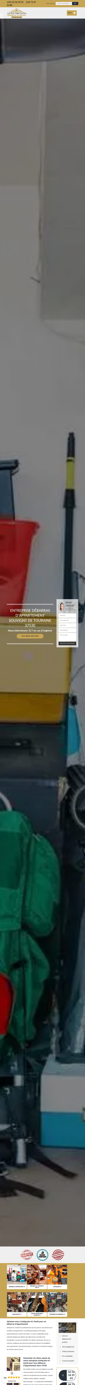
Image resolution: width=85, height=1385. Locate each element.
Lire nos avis (12, 1381)
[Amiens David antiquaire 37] (16, 13)
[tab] (42, 692)
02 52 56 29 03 (16, 2)
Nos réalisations (30, 636)
